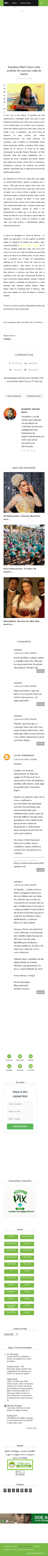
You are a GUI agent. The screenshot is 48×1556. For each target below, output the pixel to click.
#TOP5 (11, 1236)
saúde (27, 1305)
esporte (27, 1284)
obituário (27, 1291)
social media (11, 1312)
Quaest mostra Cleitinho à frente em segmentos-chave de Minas (19, 1358)
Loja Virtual (8, 7)
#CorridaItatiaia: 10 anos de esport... (20, 570)
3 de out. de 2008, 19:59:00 (25, 686)
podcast (11, 1298)
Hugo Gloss (12, 1379)
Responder (40, 671)
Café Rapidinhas (11, 1257)
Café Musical (27, 1250)
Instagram (20, 1060)
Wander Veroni (9, 336)
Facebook (17, 363)
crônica (27, 1271)
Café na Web (11, 1264)
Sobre (14, 3)
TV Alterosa (18, 149)
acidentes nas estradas (27, 378)
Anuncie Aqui (25, 3)
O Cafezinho (12, 1354)
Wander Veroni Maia (31, 410)
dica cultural (11, 1278)
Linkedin (33, 363)
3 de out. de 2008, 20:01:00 (25, 719)
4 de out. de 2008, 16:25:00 (25, 885)
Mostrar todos (32, 1428)
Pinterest (33, 370)
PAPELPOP (12, 1416)
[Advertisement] (24, 35)
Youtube (31, 1070)
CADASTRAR (20, 1126)
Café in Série (27, 1257)
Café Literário (11, 1250)
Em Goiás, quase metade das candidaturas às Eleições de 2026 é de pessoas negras (19, 1371)
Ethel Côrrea (25, 381)
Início (6, 3)
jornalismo (11, 1291)
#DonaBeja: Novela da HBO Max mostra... (22, 623)
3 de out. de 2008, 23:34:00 (25, 759)
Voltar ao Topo (35, 1553)
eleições (11, 1284)
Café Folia (27, 1243)
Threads (31, 1060)
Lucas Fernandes (24, 755)
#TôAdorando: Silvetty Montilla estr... (22, 517)
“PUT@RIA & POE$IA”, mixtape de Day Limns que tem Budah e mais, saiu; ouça (20, 1420)
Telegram (20, 1070)
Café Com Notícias (25, 1546)
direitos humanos (27, 1278)
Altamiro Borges (14, 1405)
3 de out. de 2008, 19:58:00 (25, 653)
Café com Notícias (12, 306)
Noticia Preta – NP (15, 1366)
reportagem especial (11, 1306)
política (27, 1298)
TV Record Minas (21, 262)
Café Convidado (27, 1236)
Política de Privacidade (12, 11)
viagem (27, 1312)
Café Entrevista (11, 1243)
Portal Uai (22, 179)
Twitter (17, 370)
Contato (27, 11)
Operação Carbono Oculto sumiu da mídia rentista (18, 1409)
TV (11, 1271)
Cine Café (27, 1264)
